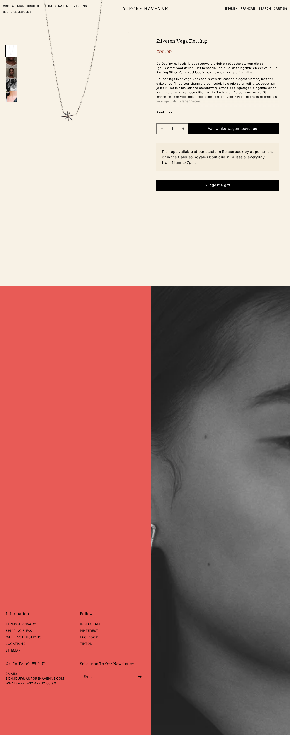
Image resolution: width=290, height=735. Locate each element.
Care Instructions (23, 637)
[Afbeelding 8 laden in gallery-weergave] (11, 73)
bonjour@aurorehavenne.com (35, 678)
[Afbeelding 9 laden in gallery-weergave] (11, 85)
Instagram (90, 624)
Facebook (89, 637)
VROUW (8, 6)
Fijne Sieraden (56, 6)
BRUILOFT (34, 6)
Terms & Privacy (21, 624)
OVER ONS (79, 6)
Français (248, 8)
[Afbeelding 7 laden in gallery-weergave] (11, 62)
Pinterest (89, 630)
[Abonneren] (140, 676)
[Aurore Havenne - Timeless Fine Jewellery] (145, 8)
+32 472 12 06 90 (41, 683)
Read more (164, 112)
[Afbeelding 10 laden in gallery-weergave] (11, 96)
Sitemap (13, 650)
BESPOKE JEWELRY (17, 12)
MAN (20, 6)
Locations (15, 644)
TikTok (86, 644)
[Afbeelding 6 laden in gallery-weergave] (11, 51)
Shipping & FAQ (19, 630)
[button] (265, 9)
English (231, 8)
